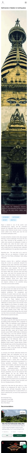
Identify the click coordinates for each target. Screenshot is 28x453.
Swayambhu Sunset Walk (7, 399)
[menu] (26, 2)
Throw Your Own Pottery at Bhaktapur (11, 256)
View (7, 435)
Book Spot (19, 435)
